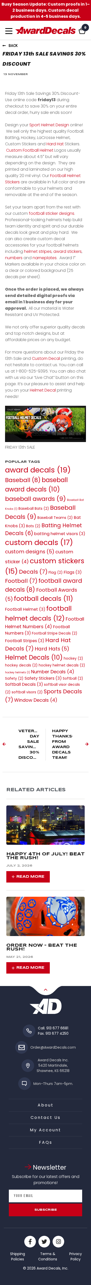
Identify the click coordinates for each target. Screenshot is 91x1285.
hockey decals (21, 665)
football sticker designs (51, 213)
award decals (38, 470)
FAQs (45, 1142)
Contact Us (46, 1117)
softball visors (27, 692)
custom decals (39, 542)
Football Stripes (24, 641)
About (46, 1105)
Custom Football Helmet (29, 150)
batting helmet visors (59, 534)
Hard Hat (55, 144)
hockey (73, 658)
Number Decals (52, 671)
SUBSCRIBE (45, 1209)
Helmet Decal (43, 390)
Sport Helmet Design (49, 125)
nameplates (45, 258)
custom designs (29, 551)
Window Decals (35, 700)
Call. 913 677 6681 (53, 1028)
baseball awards (35, 499)
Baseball (23, 480)
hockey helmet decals (62, 665)
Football (21, 581)
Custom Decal (46, 358)
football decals (43, 598)
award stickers (67, 251)
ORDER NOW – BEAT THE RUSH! (41, 947)
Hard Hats (52, 648)
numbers (13, 258)
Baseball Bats (33, 508)
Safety (14, 678)
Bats (33, 526)
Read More (30, 876)
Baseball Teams (55, 517)
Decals (33, 572)
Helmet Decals (34, 657)
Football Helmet (25, 609)
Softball (73, 678)
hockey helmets (17, 672)
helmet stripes (38, 251)
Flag (56, 572)
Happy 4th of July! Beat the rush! (45, 856)
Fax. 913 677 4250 (53, 1033)
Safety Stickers (43, 678)
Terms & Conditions (47, 1256)
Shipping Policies (17, 1256)
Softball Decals (24, 684)
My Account (45, 1130)
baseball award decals (36, 485)
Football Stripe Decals (54, 633)
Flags (73, 572)
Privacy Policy (75, 1256)
